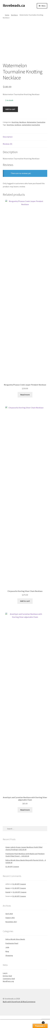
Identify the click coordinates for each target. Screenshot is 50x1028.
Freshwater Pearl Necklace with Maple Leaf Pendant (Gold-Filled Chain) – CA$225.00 (25, 855)
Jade (7, 947)
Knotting (15, 122)
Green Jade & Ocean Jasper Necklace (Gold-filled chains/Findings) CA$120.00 (23, 848)
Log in (5, 973)
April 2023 (9, 914)
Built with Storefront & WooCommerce (19, 1001)
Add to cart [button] (25, 601)
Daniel (7, 892)
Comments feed (9, 979)
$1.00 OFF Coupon (12, 866)
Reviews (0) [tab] (7, 144)
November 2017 (11, 922)
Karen (7, 888)
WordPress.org (8, 981)
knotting (10, 125)
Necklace (14, 15)
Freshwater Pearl (11, 943)
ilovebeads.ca (14, 5)
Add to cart (10, 109)
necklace (17, 125)
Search (25, 1024)
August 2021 (10, 918)
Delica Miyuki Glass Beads (15, 939)
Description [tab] (7, 137)
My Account (8, 1024)
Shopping (9, 955)
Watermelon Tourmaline (36, 122)
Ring (7, 951)
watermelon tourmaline (31, 125)
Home (7, 15)
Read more (25, 394)
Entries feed (7, 976)
